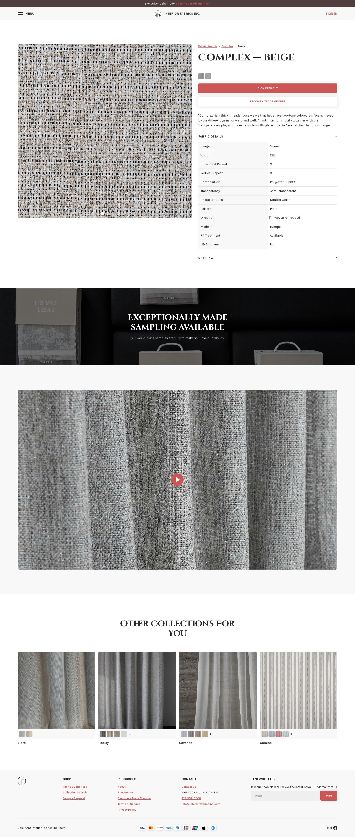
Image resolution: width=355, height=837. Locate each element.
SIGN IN (331, 13)
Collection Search (75, 792)
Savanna (185, 743)
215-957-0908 (191, 798)
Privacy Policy (127, 810)
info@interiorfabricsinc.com (201, 804)
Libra (22, 743)
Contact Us (189, 786)
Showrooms (126, 792)
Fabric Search (207, 46)
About (122, 786)
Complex (227, 46)
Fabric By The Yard (75, 786)
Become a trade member (193, 3)
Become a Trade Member (134, 798)
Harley (103, 743)
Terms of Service (129, 804)
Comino (266, 743)
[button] (26, 13)
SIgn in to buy (268, 88)
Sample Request (74, 798)
